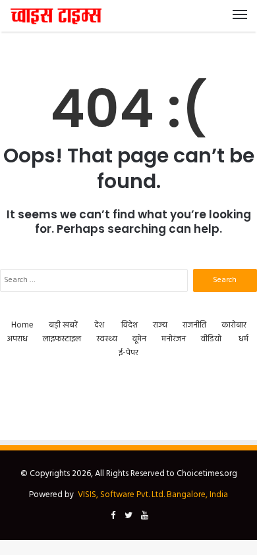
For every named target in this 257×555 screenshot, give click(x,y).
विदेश (129, 325)
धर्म (243, 339)
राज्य (160, 325)
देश (99, 325)
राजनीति (194, 325)
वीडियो (211, 339)
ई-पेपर (128, 353)
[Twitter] (128, 516)
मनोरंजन (173, 339)
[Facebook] (113, 516)
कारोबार (233, 325)
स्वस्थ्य (106, 339)
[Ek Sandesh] (56, 16)
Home (22, 325)
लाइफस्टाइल (62, 339)
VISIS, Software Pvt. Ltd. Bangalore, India (153, 495)
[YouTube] (144, 516)
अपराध (17, 339)
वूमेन (139, 339)
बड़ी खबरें (63, 325)
